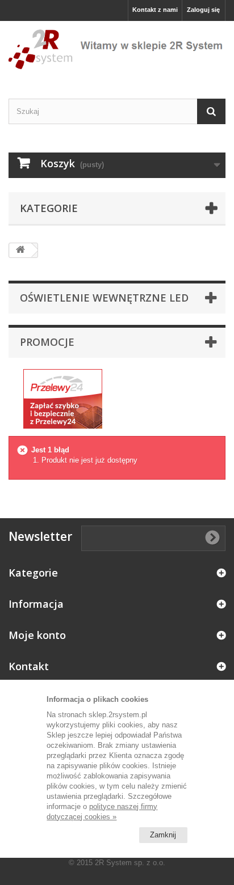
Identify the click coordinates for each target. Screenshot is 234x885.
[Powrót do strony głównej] (20, 250)
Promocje (47, 342)
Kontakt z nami (155, 9)
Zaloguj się (203, 9)
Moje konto (37, 635)
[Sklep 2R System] (117, 49)
